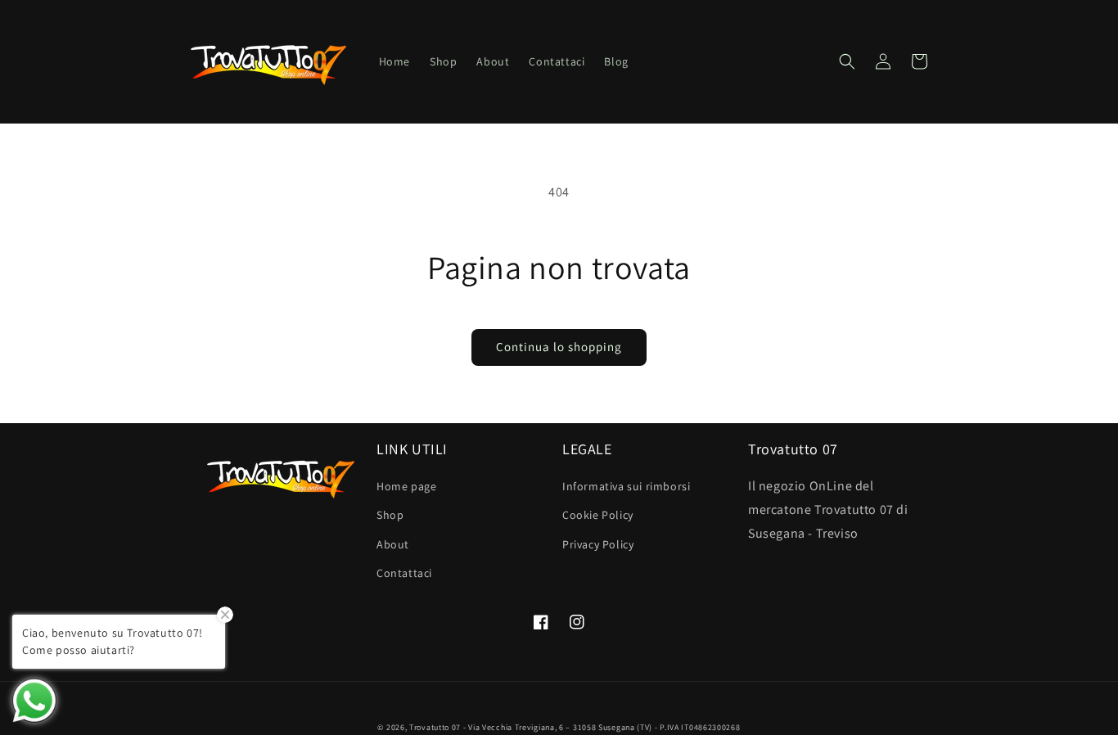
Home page (406, 486)
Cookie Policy (597, 514)
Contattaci (404, 573)
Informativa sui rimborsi (626, 486)
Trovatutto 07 (436, 727)
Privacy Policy (597, 544)
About (392, 544)
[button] (847, 61)
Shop (389, 514)
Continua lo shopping (559, 346)
